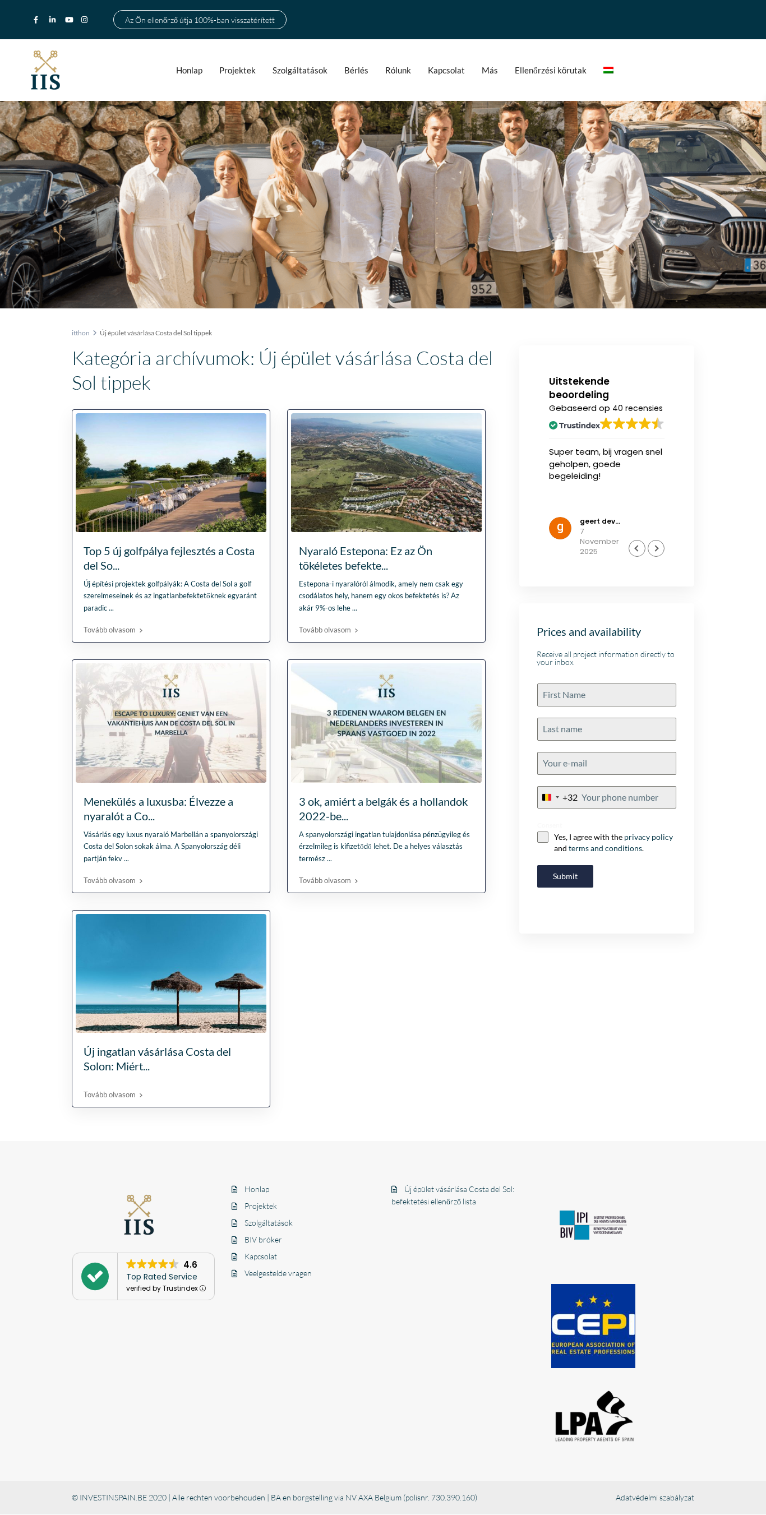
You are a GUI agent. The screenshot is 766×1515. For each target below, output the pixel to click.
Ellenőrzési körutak (551, 70)
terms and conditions (605, 848)
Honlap (189, 70)
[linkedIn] (54, 19)
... (111, 607)
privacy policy (648, 837)
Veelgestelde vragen (278, 1273)
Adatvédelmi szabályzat (655, 1497)
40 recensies (637, 408)
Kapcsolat (446, 70)
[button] (656, 548)
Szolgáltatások (300, 70)
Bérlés (356, 70)
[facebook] (39, 19)
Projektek (237, 70)
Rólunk (398, 70)
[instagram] (86, 19)
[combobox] (558, 798)
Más (490, 70)
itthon (81, 333)
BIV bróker (263, 1239)
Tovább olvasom (110, 630)
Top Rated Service (161, 1276)
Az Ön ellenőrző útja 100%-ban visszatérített (200, 19)
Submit (565, 876)
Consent (549, 825)
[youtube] (70, 19)
